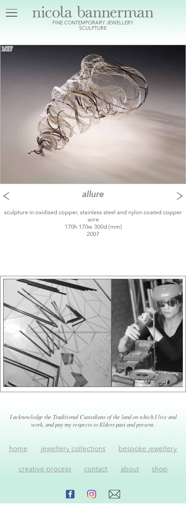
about (130, 469)
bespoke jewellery (147, 449)
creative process (45, 469)
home (18, 449)
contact (95, 469)
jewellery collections (73, 449)
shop (159, 469)
